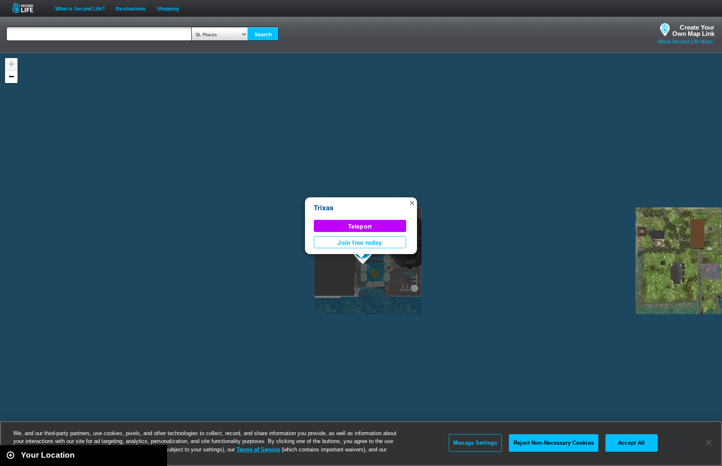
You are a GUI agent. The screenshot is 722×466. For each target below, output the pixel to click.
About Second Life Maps (685, 42)
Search (263, 35)
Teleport (360, 226)
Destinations (131, 8)
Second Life (27, 7)
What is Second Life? (80, 8)
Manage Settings (475, 443)
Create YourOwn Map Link (693, 30)
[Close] (708, 442)
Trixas (323, 207)
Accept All (631, 443)
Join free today (360, 242)
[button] (412, 202)
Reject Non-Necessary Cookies (554, 443)
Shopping (168, 8)
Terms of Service (258, 449)
